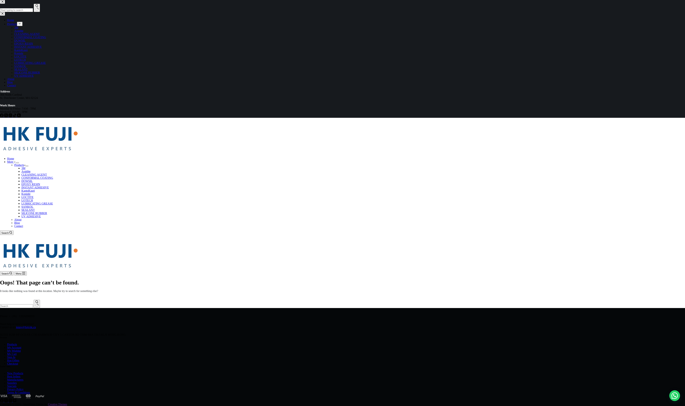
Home (10, 158)
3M (23, 168)
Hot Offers (13, 360)
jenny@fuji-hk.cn (26, 327)
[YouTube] (14, 401)
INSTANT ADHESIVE (35, 187)
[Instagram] (11, 401)
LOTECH (27, 200)
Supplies (12, 382)
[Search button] (37, 304)
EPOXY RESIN (30, 184)
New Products (15, 373)
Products (19, 165)
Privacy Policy (15, 389)
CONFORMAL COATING (37, 177)
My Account (14, 347)
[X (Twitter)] (6, 401)
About (17, 219)
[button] (674, 395)
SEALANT (28, 209)
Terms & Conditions (18, 392)
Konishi (25, 193)
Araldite (26, 171)
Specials (11, 386)
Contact (18, 226)
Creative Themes (57, 404)
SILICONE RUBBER (34, 213)
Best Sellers (13, 376)
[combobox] (16, 306)
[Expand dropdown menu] (17, 162)
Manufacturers (15, 379)
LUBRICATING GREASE (37, 203)
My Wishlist (14, 350)
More (10, 161)
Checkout (12, 363)
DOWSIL (27, 181)
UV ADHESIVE (31, 216)
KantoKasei (28, 190)
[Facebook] (2, 401)
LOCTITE (27, 197)
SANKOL (27, 206)
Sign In (11, 357)
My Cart (12, 353)
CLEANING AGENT (34, 174)
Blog (17, 222)
